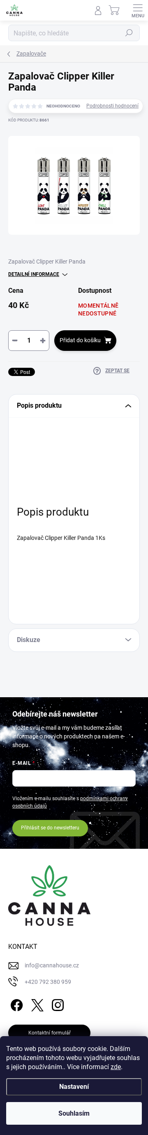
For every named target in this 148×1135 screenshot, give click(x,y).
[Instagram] (56, 1003)
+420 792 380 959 (48, 982)
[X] (36, 1003)
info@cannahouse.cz (52, 965)
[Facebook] (15, 1003)
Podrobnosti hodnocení (112, 106)
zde (116, 1067)
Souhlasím (74, 1113)
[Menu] (137, 10)
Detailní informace (33, 274)
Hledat (129, 33)
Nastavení (74, 1087)
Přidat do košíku (80, 340)
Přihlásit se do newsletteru (50, 828)
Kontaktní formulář (49, 1033)
